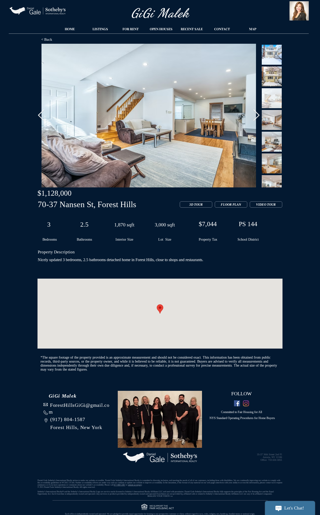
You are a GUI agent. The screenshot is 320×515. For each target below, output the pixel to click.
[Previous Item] (41, 115)
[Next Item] (256, 115)
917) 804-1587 (68, 419)
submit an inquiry (135, 485)
